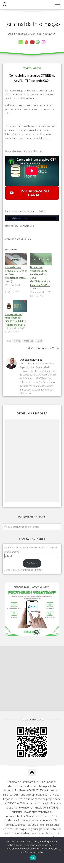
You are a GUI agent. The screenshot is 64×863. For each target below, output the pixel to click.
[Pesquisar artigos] (4, 4)
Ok (32, 857)
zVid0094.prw (18, 218)
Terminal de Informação (32, 23)
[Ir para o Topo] (32, 772)
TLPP (39, 340)
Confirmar (32, 563)
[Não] (59, 850)
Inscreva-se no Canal (33, 193)
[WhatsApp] (38, 42)
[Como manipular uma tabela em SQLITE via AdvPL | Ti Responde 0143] (16, 306)
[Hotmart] (26, 42)
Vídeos (37, 68)
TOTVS (27, 68)
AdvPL (17, 340)
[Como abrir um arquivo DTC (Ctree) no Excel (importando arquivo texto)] (16, 259)
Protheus (28, 340)
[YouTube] (32, 42)
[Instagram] (43, 42)
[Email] (20, 42)
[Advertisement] (32, 678)
